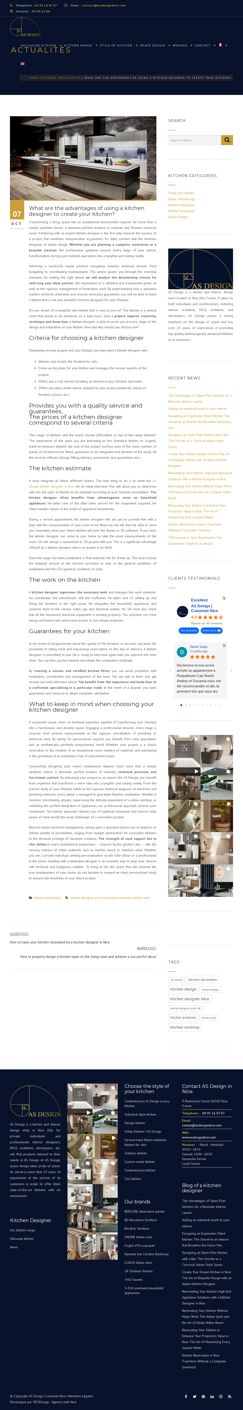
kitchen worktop (184, 1027)
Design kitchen (135, 1123)
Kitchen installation (61, 77)
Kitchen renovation (181, 211)
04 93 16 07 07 (46, 5)
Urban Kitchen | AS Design (143, 1131)
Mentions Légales (80, 1396)
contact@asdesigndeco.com (104, 5)
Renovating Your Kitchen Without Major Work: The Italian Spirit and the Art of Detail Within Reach (200, 492)
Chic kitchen (133, 1179)
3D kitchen (176, 980)
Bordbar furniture (137, 1228)
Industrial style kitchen (140, 1114)
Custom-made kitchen (140, 1162)
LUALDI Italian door (138, 1262)
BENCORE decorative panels (145, 1211)
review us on (209, 630)
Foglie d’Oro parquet (139, 1245)
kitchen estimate (119, 898)
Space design (152, 45)
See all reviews (189, 630)
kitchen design (183, 989)
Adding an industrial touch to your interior (197, 408)
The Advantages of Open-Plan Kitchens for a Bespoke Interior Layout (204, 1207)
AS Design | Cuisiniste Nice (204, 608)
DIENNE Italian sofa (138, 1237)
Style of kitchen (116, 45)
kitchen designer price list (88, 898)
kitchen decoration (203, 979)
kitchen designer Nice (189, 998)
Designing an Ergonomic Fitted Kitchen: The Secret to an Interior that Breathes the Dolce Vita (199, 422)
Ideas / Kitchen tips (181, 199)
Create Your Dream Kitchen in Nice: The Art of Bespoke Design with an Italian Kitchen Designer (198, 460)
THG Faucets (134, 1279)
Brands (180, 45)
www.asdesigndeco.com (199, 1137)
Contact (203, 45)
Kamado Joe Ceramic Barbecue (147, 1254)
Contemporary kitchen (140, 1170)
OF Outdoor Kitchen (139, 1271)
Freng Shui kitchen (181, 193)
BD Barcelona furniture (141, 1220)
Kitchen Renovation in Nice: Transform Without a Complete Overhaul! (204, 1361)
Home (34, 77)
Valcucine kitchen (38, 45)
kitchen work (141, 898)
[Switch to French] (223, 45)
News (14, 1247)
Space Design (178, 217)
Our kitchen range (22, 1230)
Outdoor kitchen (136, 1153)
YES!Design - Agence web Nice (54, 1402)
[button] (184, 751)
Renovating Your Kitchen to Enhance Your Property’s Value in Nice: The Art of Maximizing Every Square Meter (197, 511)
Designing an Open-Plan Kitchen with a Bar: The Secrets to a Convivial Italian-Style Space (198, 441)
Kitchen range (78, 45)
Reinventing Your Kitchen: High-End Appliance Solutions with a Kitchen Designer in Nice (206, 1297)
